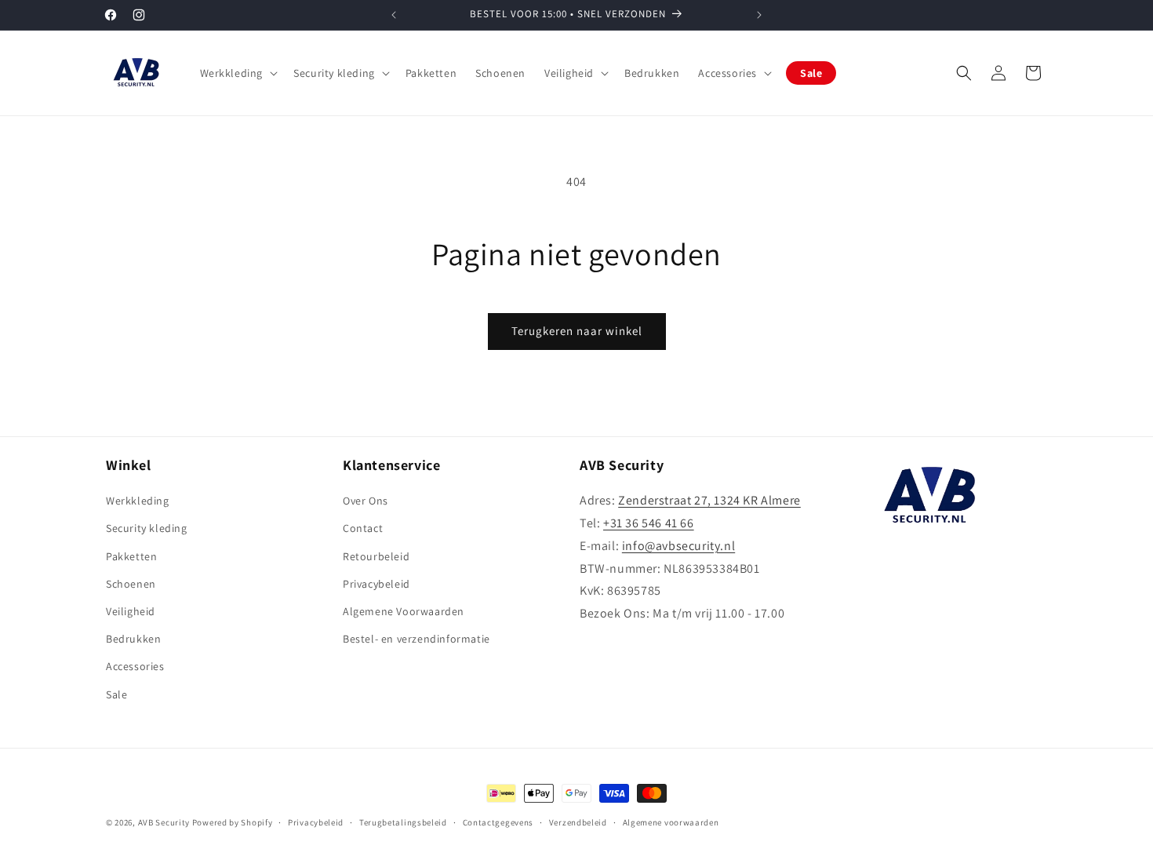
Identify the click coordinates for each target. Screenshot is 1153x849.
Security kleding (146, 528)
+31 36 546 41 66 (648, 523)
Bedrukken (133, 639)
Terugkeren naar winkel (576, 330)
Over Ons (365, 501)
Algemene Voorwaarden (403, 611)
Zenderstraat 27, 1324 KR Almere (709, 500)
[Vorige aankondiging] (393, 15)
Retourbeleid (376, 556)
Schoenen (131, 584)
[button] (238, 72)
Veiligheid (130, 611)
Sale (116, 694)
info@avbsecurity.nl (678, 545)
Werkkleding (137, 501)
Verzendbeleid (578, 822)
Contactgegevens (498, 822)
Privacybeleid (376, 584)
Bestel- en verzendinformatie (416, 639)
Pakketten (131, 556)
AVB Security (164, 822)
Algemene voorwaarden (671, 822)
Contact (363, 528)
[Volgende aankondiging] (759, 15)
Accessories (135, 666)
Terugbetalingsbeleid (403, 822)
